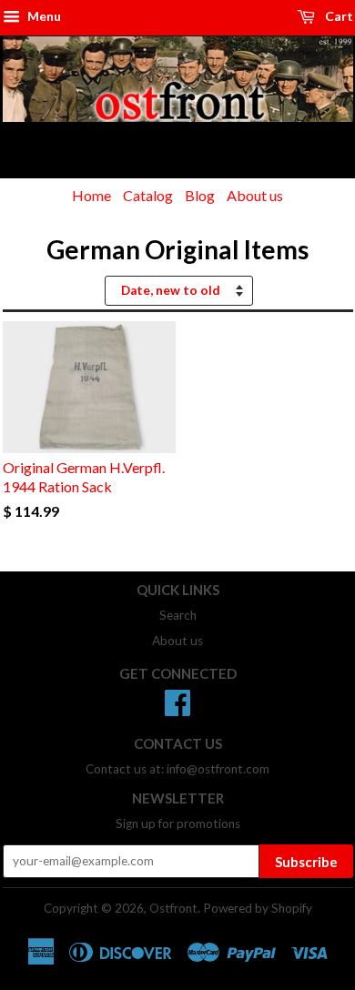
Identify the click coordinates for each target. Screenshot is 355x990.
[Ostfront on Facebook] (177, 709)
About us (255, 195)
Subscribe (306, 862)
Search (178, 615)
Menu (43, 16)
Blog (200, 195)
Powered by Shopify (257, 908)
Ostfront (173, 908)
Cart (337, 16)
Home (91, 195)
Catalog (148, 195)
